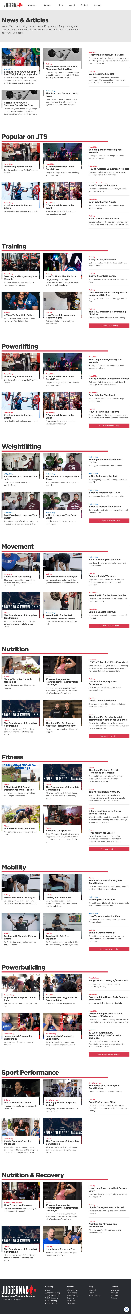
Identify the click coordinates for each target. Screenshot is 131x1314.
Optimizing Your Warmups (18, 166)
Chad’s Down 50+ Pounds (102, 700)
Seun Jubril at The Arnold (102, 202)
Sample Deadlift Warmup (102, 612)
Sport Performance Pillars (102, 1102)
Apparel (92, 1290)
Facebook (115, 1295)
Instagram (115, 1290)
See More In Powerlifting (109, 426)
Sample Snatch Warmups (102, 576)
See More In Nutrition (109, 736)
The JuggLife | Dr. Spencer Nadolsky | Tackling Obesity (60, 724)
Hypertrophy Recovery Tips (60, 1249)
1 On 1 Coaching (51, 1298)
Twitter (114, 1298)
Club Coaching (51, 1301)
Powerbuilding (9, 995)
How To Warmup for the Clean (105, 559)
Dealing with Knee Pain (58, 897)
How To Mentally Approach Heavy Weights (60, 316)
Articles (70, 1287)
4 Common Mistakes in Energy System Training (105, 812)
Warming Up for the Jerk (59, 615)
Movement (93, 52)
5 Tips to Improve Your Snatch (105, 506)
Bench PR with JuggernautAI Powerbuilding (61, 998)
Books (91, 1293)
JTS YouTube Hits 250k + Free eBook (109, 662)
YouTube (114, 1293)
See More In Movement (109, 626)
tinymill (18, 1299)
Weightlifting (8, 69)
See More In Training (109, 326)
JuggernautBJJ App (53, 1295)
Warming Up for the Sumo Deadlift (107, 595)
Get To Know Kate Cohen (102, 276)
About (72, 5)
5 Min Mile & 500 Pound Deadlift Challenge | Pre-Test (19, 788)
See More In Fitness (109, 849)
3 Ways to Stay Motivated (102, 259)
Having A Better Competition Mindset (109, 169)
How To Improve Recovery (103, 185)
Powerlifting (8, 164)
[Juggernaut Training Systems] (13, 5)
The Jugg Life (72, 1290)
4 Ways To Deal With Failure (19, 315)
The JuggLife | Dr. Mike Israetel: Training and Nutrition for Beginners (108, 718)
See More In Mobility (109, 949)
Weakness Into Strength (101, 74)
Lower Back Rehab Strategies (61, 576)
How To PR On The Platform (104, 218)
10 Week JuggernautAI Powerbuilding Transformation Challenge (62, 682)
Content (47, 5)
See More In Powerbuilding (109, 1054)
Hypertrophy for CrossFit (102, 833)
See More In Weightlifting (109, 520)
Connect (114, 1287)
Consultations (51, 1303)
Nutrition (7, 677)
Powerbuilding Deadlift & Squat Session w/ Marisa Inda (106, 1015)
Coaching (32, 5)
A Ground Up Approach (58, 830)
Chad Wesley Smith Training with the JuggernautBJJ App (108, 293)
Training (49, 64)
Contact (84, 5)
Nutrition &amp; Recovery (98, 183)
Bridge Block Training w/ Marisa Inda (108, 980)
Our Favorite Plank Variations (19, 828)
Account (97, 5)
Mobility (49, 574)
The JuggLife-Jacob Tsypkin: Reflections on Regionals (104, 771)
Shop (61, 5)
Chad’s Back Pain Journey (17, 576)
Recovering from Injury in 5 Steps (106, 54)
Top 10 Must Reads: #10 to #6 (104, 792)
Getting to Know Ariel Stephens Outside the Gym (18, 104)
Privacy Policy (94, 1295)
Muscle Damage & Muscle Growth (106, 1207)
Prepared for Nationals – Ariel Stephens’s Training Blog (61, 67)
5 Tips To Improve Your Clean (104, 492)
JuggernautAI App (52, 1293)
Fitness (6, 613)
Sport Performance (52, 1100)
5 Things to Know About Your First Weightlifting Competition (20, 73)
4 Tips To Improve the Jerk (103, 476)
